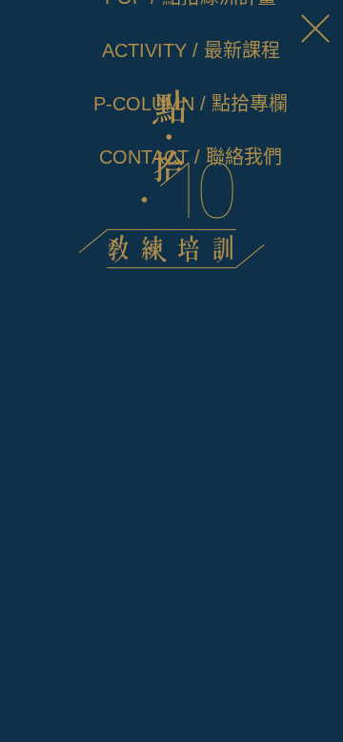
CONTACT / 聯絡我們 (190, 156)
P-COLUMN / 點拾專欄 (190, 103)
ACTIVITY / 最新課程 (191, 50)
